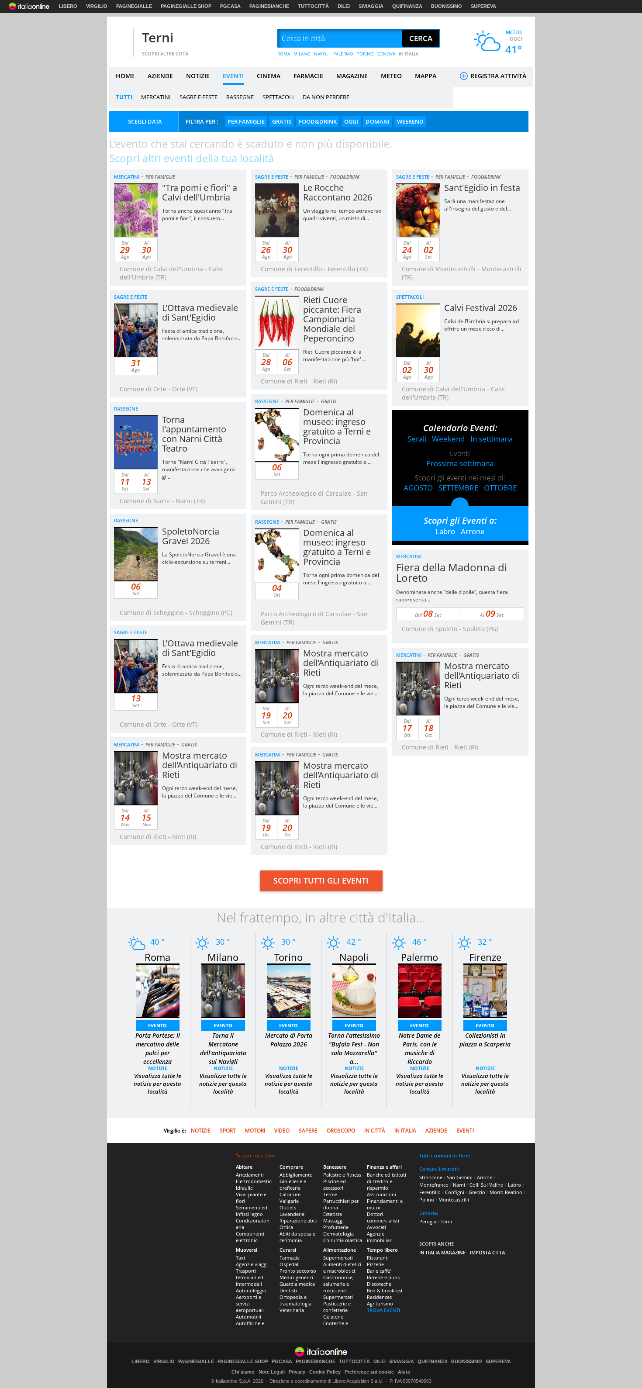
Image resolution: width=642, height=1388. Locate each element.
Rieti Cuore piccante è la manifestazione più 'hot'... (334, 355)
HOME (125, 76)
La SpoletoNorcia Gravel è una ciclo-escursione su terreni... (199, 558)
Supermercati (338, 1257)
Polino (426, 1199)
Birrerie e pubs (383, 1277)
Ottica (286, 1227)
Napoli (354, 956)
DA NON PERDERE (326, 97)
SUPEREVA (483, 6)
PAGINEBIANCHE (269, 6)
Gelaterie (333, 1316)
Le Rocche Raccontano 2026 (337, 192)
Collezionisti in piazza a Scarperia (485, 1039)
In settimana (491, 439)
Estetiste (332, 1214)
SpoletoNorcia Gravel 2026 (190, 536)
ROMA (283, 54)
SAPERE (308, 1130)
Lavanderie (292, 1214)
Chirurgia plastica (342, 1240)
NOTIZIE (198, 76)
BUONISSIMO (446, 6)
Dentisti (288, 1290)
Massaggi (333, 1220)
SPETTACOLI (278, 97)
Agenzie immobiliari (380, 1236)
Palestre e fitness (342, 1174)
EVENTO (157, 1025)
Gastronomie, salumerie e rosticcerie (338, 1284)
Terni (157, 37)
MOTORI (255, 1130)
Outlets (288, 1207)
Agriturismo (380, 1303)
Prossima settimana (460, 463)
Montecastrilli (453, 1199)
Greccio (477, 1192)
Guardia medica (297, 1284)
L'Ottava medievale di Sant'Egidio (200, 312)
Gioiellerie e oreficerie (293, 1184)
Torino (288, 956)
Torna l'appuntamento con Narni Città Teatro (194, 434)
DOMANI (378, 121)
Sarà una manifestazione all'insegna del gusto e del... (477, 204)
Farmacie (290, 1257)
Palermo (419, 956)
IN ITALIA (408, 54)
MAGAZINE (352, 76)
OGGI (351, 121)
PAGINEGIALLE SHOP (186, 6)
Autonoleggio (251, 1290)
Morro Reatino (506, 1192)
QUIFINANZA (407, 6)
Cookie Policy (325, 1371)
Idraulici (245, 1187)
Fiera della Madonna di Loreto (451, 572)
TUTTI (124, 97)
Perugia (427, 1221)
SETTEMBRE (458, 488)
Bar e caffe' (379, 1270)
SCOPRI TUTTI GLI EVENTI (321, 880)
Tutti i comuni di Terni (444, 1155)
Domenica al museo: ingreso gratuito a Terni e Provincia (337, 426)
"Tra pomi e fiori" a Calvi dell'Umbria (199, 192)
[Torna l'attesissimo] (354, 990)
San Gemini (460, 1177)
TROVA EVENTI (383, 1310)
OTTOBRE (500, 488)
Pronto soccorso (298, 1270)
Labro (445, 531)
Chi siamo (243, 1371)
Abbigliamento (296, 1174)
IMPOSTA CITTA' (488, 1252)
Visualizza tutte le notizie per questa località (157, 1083)
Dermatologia (338, 1233)
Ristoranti (378, 1257)
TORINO (365, 54)
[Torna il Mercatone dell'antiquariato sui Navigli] (223, 990)
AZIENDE (160, 76)
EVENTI (233, 76)
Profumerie (336, 1227)
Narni (459, 1184)
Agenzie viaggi (252, 1264)
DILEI (344, 6)
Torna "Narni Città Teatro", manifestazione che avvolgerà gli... (198, 469)
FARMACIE (308, 76)
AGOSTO (418, 488)
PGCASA (230, 6)
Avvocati (376, 1227)
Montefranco (434, 1184)
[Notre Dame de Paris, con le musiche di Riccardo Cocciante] (420, 990)
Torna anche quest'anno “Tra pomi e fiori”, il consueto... (197, 214)
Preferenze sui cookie (369, 1371)
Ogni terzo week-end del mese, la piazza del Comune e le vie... (340, 689)
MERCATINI (156, 97)
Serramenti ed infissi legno (251, 1210)
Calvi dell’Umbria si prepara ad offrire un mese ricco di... (481, 325)
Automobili (248, 1316)
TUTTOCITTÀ (313, 6)
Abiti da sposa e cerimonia (297, 1236)
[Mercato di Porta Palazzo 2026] (289, 990)
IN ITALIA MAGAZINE (442, 1252)
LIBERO (68, 6)
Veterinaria (292, 1310)
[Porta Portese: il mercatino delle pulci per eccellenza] (157, 990)
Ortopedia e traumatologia (295, 1300)
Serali (416, 439)
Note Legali (272, 1371)
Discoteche (379, 1284)
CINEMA (268, 76)
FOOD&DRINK (318, 121)
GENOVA (386, 54)
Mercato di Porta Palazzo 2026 (288, 1039)
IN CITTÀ (374, 1130)
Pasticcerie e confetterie (337, 1306)
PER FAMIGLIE (246, 121)
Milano (222, 956)
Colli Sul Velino (486, 1184)
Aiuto (404, 1371)
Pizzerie (375, 1264)
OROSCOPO (341, 1130)
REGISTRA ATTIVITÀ (497, 76)
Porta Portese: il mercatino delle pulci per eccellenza (157, 1048)
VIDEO (282, 1130)
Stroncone (430, 1177)
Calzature (290, 1194)
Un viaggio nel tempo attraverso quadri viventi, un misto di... (342, 214)
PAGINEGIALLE (134, 6)
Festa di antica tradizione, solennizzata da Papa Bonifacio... (202, 334)
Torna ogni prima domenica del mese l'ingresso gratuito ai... (341, 458)
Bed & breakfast (385, 1290)
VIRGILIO (96, 6)
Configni (454, 1192)
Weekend (448, 439)
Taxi (240, 1257)
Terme (330, 1194)
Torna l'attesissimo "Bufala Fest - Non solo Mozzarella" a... (354, 1048)
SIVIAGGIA (371, 6)
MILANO (302, 54)
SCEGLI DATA (145, 121)
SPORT (228, 1130)
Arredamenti (250, 1174)
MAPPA (425, 76)
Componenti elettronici (250, 1236)
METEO (391, 76)
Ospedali (290, 1264)
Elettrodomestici (254, 1181)
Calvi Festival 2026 (480, 308)
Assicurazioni (381, 1194)
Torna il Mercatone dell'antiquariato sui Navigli (223, 1048)
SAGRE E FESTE (198, 97)
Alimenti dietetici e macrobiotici (342, 1267)
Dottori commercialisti (383, 1217)
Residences (379, 1297)
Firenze (485, 956)
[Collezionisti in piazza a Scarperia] (485, 990)
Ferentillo (430, 1192)
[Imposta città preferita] (120, 38)
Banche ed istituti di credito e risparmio (386, 1181)
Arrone (473, 531)
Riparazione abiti (299, 1220)
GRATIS (281, 121)
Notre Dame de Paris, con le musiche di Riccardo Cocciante (419, 1052)
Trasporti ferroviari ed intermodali (249, 1277)
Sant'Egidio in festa (482, 187)
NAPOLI (322, 54)
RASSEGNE (240, 97)
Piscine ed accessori (334, 1184)
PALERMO (343, 54)
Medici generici (296, 1277)
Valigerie (289, 1201)
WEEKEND (410, 121)
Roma (157, 956)
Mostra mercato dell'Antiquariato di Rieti (340, 662)
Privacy (297, 1371)
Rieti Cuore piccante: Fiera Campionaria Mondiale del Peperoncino (332, 319)
